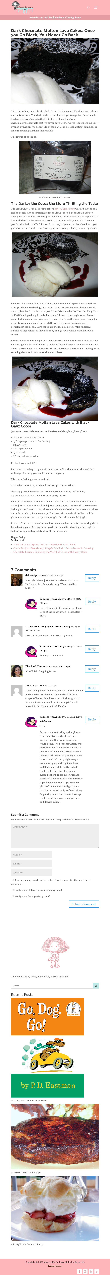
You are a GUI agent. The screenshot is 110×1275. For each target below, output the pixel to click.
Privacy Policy (55, 1266)
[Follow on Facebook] (79, 1271)
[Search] (96, 986)
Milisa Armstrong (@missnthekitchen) (47, 626)
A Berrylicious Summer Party (27, 1244)
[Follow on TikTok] (96, 1271)
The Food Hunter (35, 666)
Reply (92, 578)
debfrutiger (32, 575)
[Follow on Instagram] (85, 1271)
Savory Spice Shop (64, 208)
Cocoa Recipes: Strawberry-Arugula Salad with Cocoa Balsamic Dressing (53, 548)
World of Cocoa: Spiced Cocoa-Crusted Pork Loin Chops (44, 544)
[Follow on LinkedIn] (91, 1271)
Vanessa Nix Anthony (52, 598)
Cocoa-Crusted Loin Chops (26, 1172)
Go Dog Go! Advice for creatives (28, 1100)
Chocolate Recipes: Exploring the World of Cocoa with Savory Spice (50, 551)
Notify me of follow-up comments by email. (38, 890)
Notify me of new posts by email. (32, 896)
